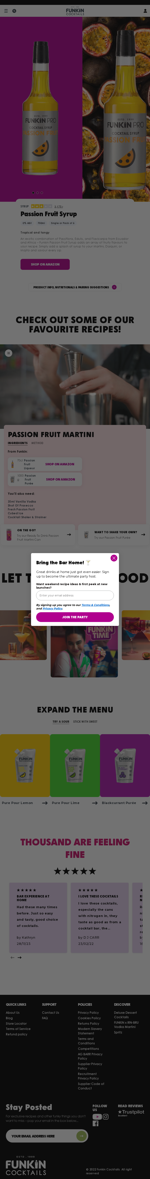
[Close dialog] (114, 558)
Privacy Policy (52, 608)
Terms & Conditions (95, 605)
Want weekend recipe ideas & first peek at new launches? (71, 585)
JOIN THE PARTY (75, 617)
